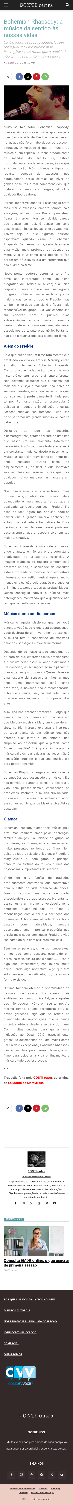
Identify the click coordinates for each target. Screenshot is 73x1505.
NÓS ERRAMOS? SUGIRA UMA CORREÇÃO (30, 1321)
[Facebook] (19, 76)
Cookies (43, 1488)
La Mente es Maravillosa (26, 1083)
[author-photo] (36, 1165)
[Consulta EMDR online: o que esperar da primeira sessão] (36, 1228)
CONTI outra (14, 63)
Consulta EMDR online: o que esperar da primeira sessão (36, 1262)
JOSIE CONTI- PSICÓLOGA (20, 1332)
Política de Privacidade (22, 1488)
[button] (6, 5)
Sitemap (55, 1488)
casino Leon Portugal (42, 1492)
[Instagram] (25, 1203)
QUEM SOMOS (13, 1354)
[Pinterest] (36, 76)
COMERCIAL (11, 1343)
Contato (23, 1492)
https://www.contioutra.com (36, 1176)
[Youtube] (56, 1203)
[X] (28, 76)
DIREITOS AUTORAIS (17, 1310)
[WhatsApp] (45, 76)
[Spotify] (40, 1203)
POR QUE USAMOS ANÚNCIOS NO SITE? (29, 1299)
